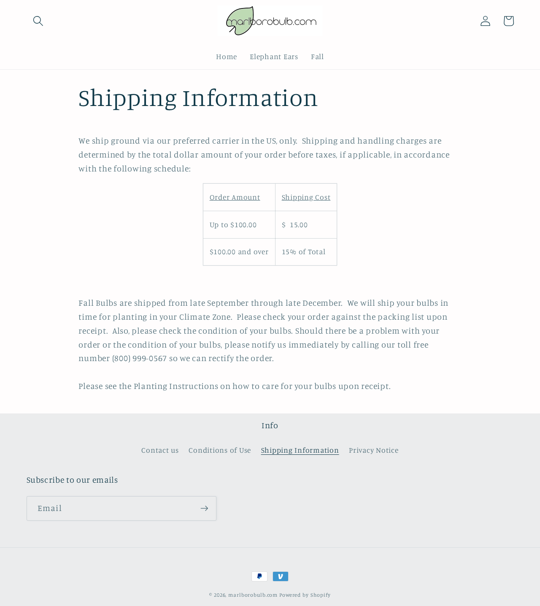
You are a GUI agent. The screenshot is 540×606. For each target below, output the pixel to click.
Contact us (160, 450)
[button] (38, 21)
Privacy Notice (374, 450)
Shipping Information (300, 450)
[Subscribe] (204, 508)
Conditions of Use (220, 450)
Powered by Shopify (305, 595)
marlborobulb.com (253, 595)
